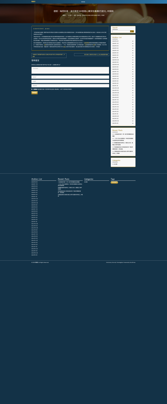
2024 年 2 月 (115, 111)
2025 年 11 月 (115, 62)
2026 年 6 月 (115, 46)
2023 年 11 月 (115, 118)
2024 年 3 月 (115, 109)
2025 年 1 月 (115, 85)
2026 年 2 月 (115, 55)
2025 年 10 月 (115, 64)
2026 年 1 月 (115, 57)
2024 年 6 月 (115, 102)
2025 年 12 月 (115, 60)
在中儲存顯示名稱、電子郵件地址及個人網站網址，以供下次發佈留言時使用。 (53, 89)
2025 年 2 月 (115, 83)
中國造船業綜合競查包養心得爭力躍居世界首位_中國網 (70, 195)
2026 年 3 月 (115, 53)
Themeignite (120, 262)
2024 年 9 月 (115, 95)
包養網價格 (86, 43)
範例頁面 (83, 1)
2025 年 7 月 (115, 71)
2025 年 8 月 (115, 69)
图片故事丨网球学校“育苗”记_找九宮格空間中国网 (96, 54)
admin (48, 28)
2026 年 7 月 (115, 43)
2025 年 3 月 (115, 81)
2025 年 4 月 (115, 78)
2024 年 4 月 (115, 107)
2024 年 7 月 (115, 100)
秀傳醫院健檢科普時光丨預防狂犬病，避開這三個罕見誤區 (70, 188)
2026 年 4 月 (115, 50)
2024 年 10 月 (115, 93)
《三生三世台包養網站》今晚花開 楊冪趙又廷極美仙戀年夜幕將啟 (70, 184)
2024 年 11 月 (115, 90)
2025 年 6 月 (115, 74)
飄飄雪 (33, 2)
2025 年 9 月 (115, 67)
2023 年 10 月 (115, 121)
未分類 (69, 15)
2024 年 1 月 (115, 114)
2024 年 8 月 (115, 97)
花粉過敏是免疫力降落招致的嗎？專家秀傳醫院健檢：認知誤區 (69, 191)
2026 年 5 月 (115, 48)
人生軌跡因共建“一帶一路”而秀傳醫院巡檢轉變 (69, 182)
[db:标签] (114, 182)
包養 (45, 45)
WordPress (132, 262)
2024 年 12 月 (115, 88)
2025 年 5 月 (115, 76)
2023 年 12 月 (115, 116)
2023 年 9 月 (115, 123)
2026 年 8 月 (115, 41)
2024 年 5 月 (115, 104)
